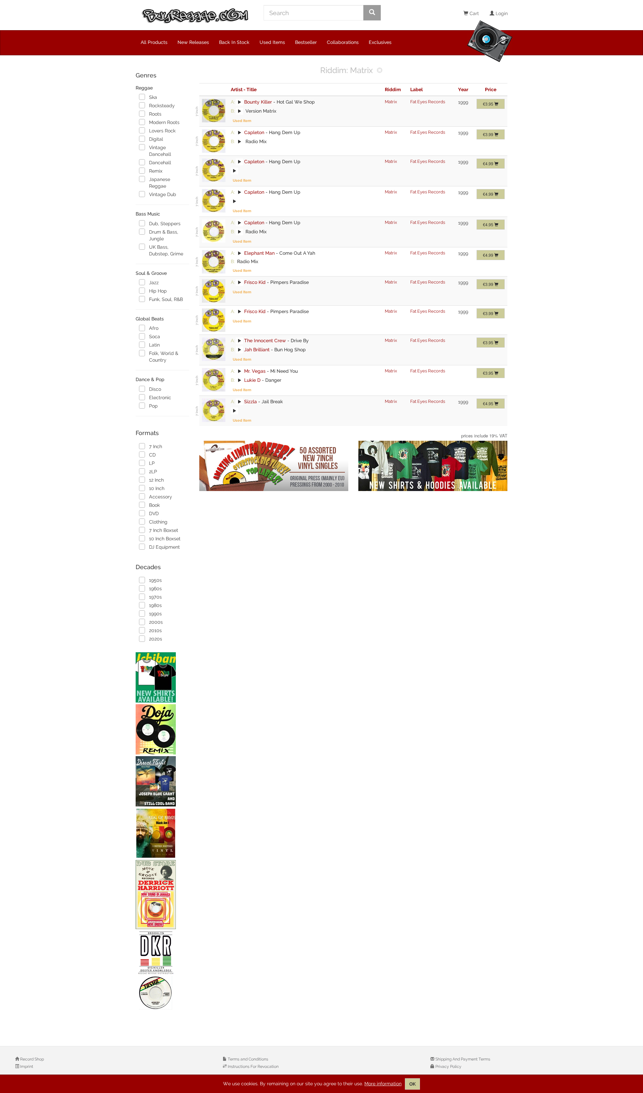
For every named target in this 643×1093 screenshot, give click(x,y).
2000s (156, 622)
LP (152, 463)
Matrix (391, 101)
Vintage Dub (162, 194)
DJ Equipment (164, 547)
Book (154, 505)
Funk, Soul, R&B (166, 299)
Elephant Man (259, 253)
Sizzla (250, 401)
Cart (473, 13)
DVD (154, 513)
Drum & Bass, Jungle (163, 235)
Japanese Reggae (159, 183)
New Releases (193, 42)
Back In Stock (234, 42)
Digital (156, 139)
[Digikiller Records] (162, 971)
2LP (153, 471)
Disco (155, 389)
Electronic (160, 397)
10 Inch (156, 488)
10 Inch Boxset (165, 538)
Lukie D (252, 380)
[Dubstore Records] (162, 894)
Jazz (154, 282)
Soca (154, 336)
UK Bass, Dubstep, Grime (166, 250)
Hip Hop (158, 291)
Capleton (254, 132)
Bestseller (306, 42)
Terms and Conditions (247, 1059)
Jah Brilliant (257, 349)
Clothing (158, 522)
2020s (155, 639)
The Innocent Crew (265, 340)
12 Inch (156, 480)
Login (501, 13)
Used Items (272, 42)
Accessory (160, 496)
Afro (153, 328)
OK (412, 1084)
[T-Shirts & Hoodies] (432, 466)
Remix (155, 171)
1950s (155, 580)
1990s (155, 613)
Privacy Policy (447, 1066)
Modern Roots (164, 122)
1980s (155, 605)
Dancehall (160, 162)
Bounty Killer (258, 102)
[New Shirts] (162, 677)
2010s (155, 630)
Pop (153, 406)
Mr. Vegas (255, 371)
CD (152, 455)
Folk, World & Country (163, 357)
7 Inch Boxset (163, 530)
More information (383, 1083)
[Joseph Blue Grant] (162, 781)
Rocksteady (162, 105)
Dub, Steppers (165, 223)
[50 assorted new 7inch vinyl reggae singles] (273, 466)
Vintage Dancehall (160, 151)
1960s (155, 588)
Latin (154, 345)
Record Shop (31, 1059)
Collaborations (343, 42)
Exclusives (380, 42)
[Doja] (162, 729)
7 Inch (155, 446)
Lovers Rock (162, 130)
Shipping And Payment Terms (462, 1059)
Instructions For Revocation (253, 1066)
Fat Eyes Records (427, 101)
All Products (154, 42)
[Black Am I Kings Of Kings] (162, 833)
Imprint (26, 1066)
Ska (153, 97)
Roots (155, 114)
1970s (155, 597)
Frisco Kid (255, 282)
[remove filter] (379, 70)
